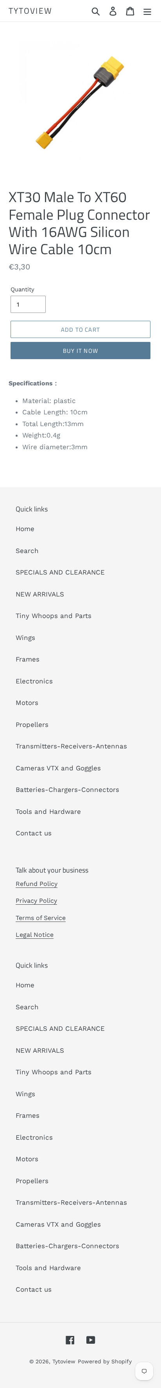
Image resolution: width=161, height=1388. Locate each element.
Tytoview (30, 11)
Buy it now (80, 350)
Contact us (34, 833)
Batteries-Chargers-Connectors (67, 789)
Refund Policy (36, 883)
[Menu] (147, 11)
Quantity (22, 289)
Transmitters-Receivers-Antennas (71, 746)
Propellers (32, 724)
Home (25, 529)
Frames (27, 659)
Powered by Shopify (105, 1361)
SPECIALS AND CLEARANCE (60, 572)
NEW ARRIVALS (40, 594)
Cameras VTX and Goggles (58, 768)
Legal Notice (35, 934)
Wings (25, 638)
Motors (27, 703)
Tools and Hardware (48, 811)
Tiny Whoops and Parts (53, 616)
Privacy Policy (36, 900)
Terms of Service (41, 918)
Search (27, 551)
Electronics (34, 681)
